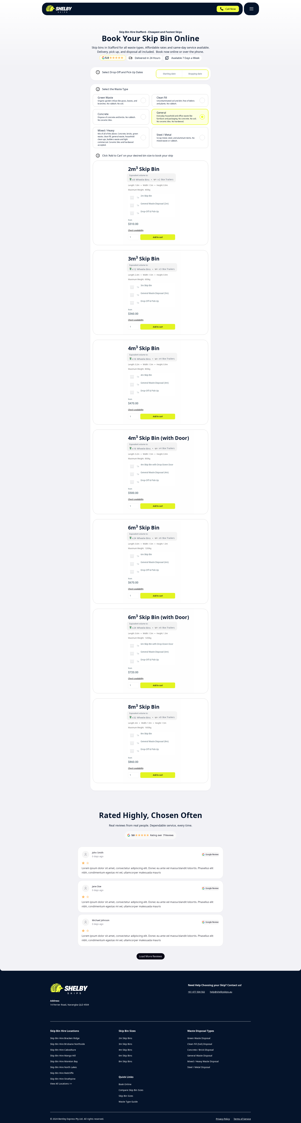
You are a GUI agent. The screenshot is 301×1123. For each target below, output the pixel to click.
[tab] (121, 100)
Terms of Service (242, 1118)
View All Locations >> (61, 1083)
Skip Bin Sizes (126, 1095)
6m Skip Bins (125, 1055)
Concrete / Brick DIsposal (200, 1049)
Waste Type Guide (128, 1101)
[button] (251, 9)
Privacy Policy (223, 1118)
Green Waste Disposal (198, 1038)
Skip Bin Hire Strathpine (62, 1078)
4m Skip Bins (125, 1049)
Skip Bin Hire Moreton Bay (64, 1061)
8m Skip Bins (125, 1061)
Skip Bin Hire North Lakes (63, 1067)
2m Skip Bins (125, 1038)
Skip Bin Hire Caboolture (63, 1049)
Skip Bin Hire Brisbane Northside (67, 1043)
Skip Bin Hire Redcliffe (62, 1072)
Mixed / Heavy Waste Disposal (203, 1061)
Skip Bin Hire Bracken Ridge (64, 1038)
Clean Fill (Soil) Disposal (199, 1043)
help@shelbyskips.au (221, 991)
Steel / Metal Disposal (198, 1067)
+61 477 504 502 (196, 991)
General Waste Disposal (199, 1055)
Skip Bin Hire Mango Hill (63, 1055)
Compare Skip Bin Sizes (131, 1090)
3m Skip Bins (125, 1043)
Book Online (125, 1084)
